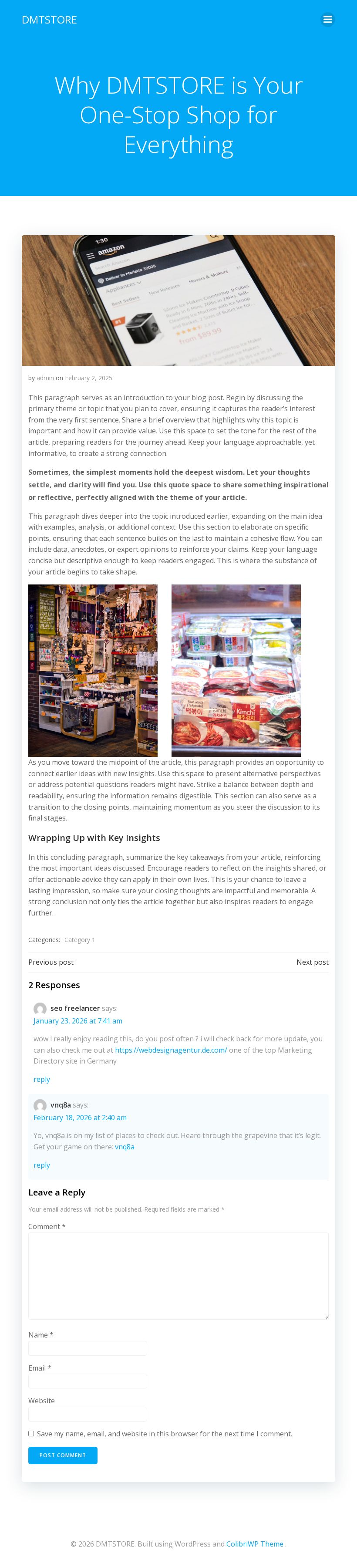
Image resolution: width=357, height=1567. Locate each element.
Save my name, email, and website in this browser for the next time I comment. (164, 1434)
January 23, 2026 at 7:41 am (78, 1021)
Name (41, 1335)
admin (45, 378)
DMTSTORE (49, 19)
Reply (42, 1079)
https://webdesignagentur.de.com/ (171, 1050)
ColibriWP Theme (254, 1544)
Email (39, 1368)
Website (41, 1400)
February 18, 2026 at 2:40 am (80, 1117)
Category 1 (79, 939)
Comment (47, 1226)
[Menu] (327, 19)
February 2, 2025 (88, 378)
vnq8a (61, 1105)
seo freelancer (75, 1008)
